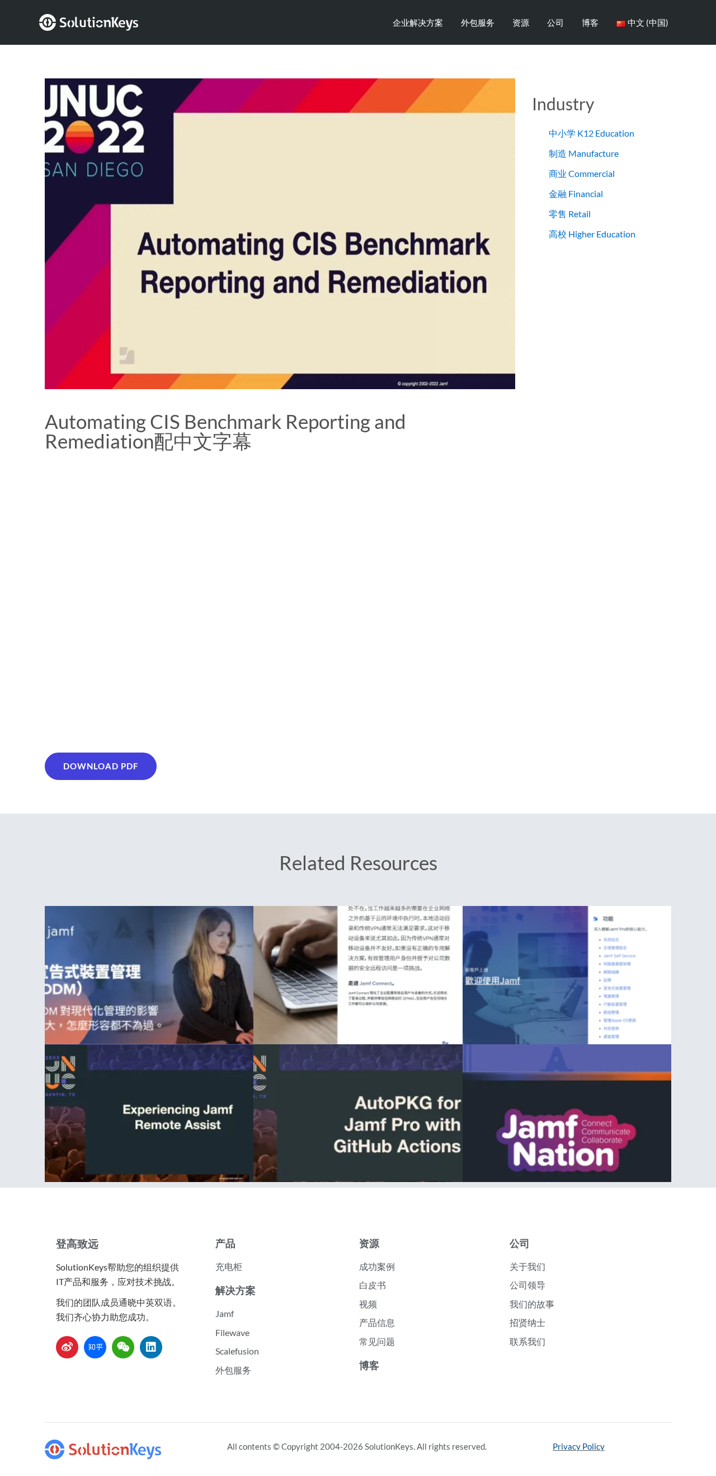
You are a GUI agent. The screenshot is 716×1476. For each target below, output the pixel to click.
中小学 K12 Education (591, 133)
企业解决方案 (418, 22)
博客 (590, 22)
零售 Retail (570, 213)
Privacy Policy (579, 1446)
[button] (101, 766)
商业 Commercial (582, 173)
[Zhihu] (95, 1347)
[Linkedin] (151, 1347)
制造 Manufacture (584, 153)
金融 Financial (576, 193)
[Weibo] (67, 1347)
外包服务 (477, 22)
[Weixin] (123, 1347)
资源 (520, 22)
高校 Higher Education (592, 233)
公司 (555, 22)
